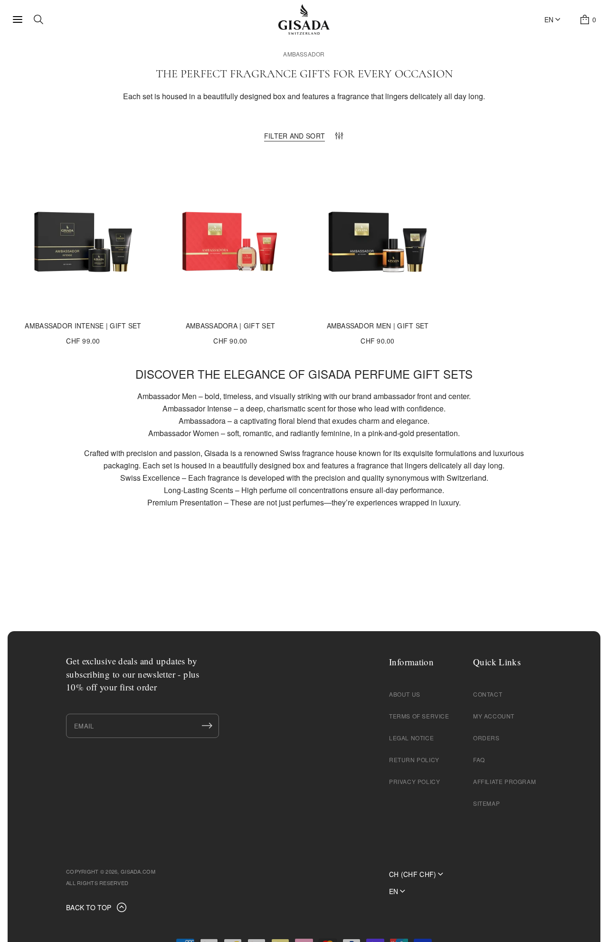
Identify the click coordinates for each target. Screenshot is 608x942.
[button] (587, 19)
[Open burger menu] (17, 19)
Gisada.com (138, 871)
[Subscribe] (207, 725)
